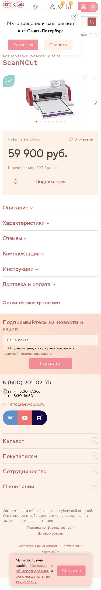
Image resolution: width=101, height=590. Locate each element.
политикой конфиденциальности (27, 354)
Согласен (71, 570)
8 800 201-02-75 (40, 6)
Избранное (62, 4)
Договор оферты (50, 533)
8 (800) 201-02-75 (27, 382)
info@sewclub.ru (27, 404)
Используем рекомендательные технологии (50, 545)
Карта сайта (50, 551)
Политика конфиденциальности (50, 527)
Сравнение (70, 4)
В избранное (85, 77)
